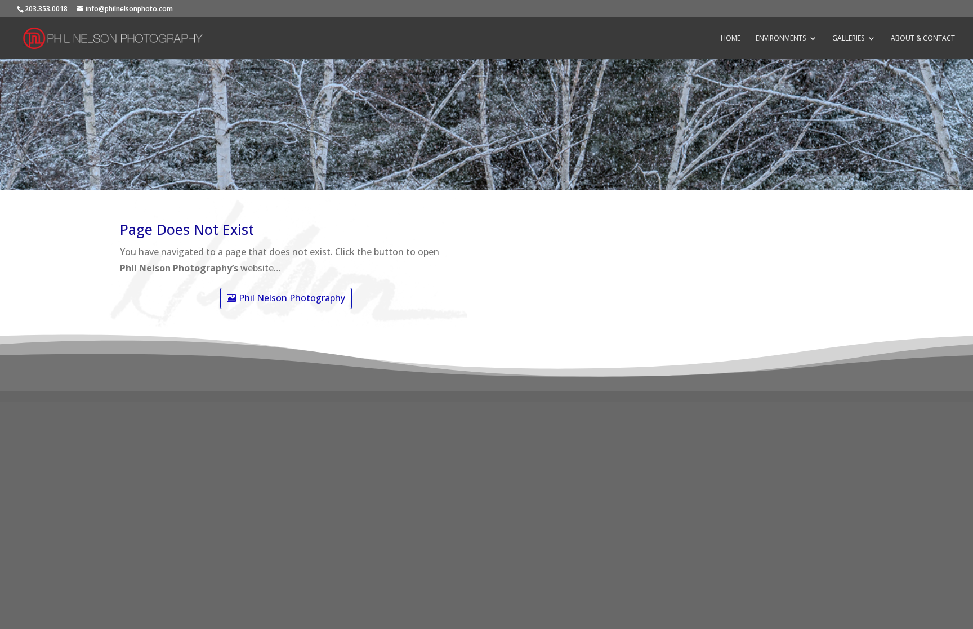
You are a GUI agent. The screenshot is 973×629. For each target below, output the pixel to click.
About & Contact (923, 38)
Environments (781, 38)
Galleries (848, 38)
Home (730, 38)
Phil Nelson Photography (292, 298)
